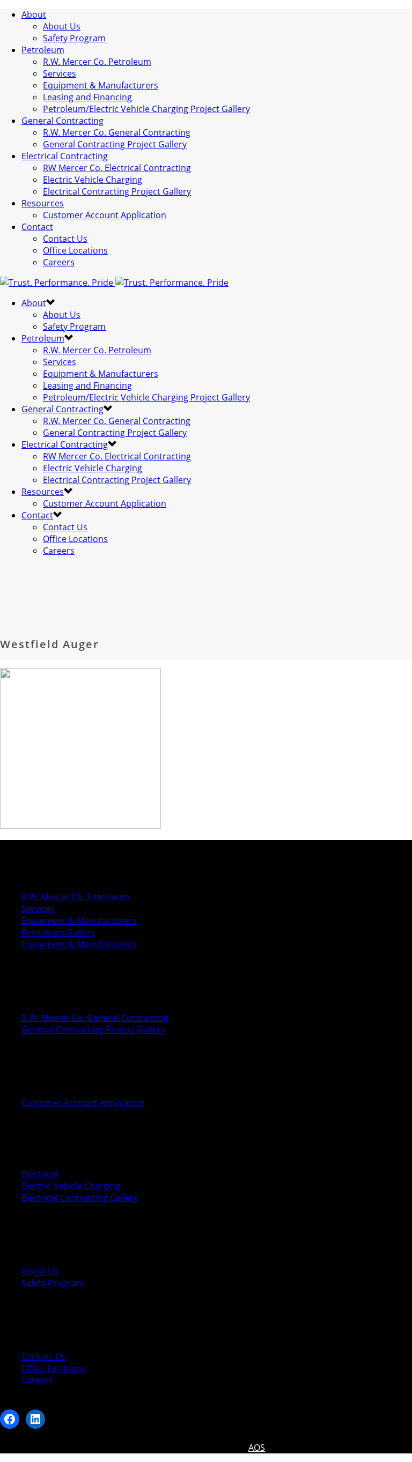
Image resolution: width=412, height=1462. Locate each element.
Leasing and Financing (87, 97)
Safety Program (74, 38)
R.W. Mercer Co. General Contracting (116, 132)
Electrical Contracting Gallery (79, 1198)
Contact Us (65, 238)
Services (59, 73)
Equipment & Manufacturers (100, 85)
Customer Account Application (104, 215)
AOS (256, 1447)
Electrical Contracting (64, 156)
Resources (42, 203)
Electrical (39, 1174)
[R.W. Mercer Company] (114, 282)
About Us (61, 26)
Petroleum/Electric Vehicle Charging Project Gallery (146, 109)
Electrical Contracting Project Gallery (117, 191)
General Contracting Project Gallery (115, 144)
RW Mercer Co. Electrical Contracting (117, 168)
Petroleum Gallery (58, 932)
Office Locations (75, 250)
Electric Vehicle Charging (92, 179)
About (33, 14)
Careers (59, 262)
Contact (37, 227)
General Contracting (62, 121)
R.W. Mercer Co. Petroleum (97, 62)
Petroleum (42, 50)
